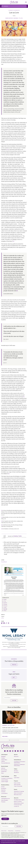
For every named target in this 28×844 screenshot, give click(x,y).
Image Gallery (4, 759)
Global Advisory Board (19, 803)
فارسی (5, 607)
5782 (22, 18)
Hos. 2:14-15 (6, 339)
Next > (14, 677)
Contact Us (16, 806)
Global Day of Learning (19, 791)
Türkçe (5, 610)
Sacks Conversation (18, 793)
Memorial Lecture (17, 794)
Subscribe (14, 700)
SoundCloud (4, 561)
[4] (23, 396)
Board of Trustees (18, 801)
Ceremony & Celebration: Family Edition (19, 765)
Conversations (4, 793)
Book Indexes (4, 769)
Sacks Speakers (4, 800)
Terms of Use (3, 830)
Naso (14, 671)
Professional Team (18, 804)
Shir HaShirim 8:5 (14, 372)
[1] (7, 149)
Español (5, 602)
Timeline (3, 758)
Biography (3, 756)
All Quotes (16, 756)
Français (5, 604)
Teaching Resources (5, 798)
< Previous (13, 664)
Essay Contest (17, 782)
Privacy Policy (10, 830)
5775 (19, 18)
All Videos (16, 770)
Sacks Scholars (17, 784)
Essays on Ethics (9, 18)
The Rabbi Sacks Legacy (19, 799)
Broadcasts (3, 788)
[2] (13, 241)
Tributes (3, 761)
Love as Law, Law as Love (10, 727)
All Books (3, 768)
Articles (2, 786)
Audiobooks (3, 771)
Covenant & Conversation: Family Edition (19, 762)
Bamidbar (16, 18)
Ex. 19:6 (3, 440)
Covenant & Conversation (14, 10)
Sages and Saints (14, 674)
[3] (17, 290)
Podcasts (3, 791)
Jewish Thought (4, 781)
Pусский (5, 609)
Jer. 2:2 (5, 362)
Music (2, 773)
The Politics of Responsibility (14, 661)
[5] (8, 473)
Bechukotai (14, 659)
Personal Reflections (5, 763)
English (5, 599)
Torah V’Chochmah (18, 786)
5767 (9, 725)
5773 (11, 725)
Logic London (13, 842)
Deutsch (5, 605)
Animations (16, 772)
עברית (5, 601)
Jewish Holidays (4, 780)
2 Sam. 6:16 (12, 498)
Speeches (3, 790)
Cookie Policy (17, 830)
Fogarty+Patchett (5, 842)
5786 (13, 725)
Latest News (16, 777)
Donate (5, 818)
